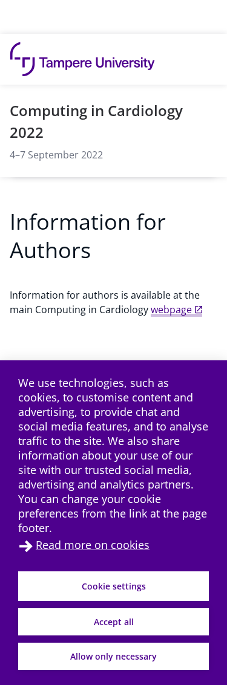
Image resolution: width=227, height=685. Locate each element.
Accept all (114, 622)
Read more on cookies (93, 544)
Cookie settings (114, 586)
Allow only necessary (113, 656)
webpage (171, 309)
